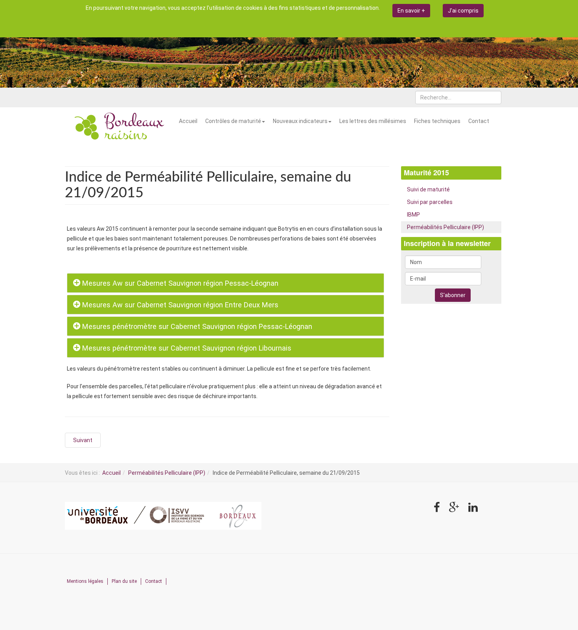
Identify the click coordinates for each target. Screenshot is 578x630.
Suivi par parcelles (430, 202)
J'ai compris (463, 10)
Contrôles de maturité (233, 121)
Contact (478, 121)
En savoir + (411, 10)
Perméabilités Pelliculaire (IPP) (445, 227)
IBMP (413, 214)
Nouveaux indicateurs (300, 121)
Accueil (188, 121)
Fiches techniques (437, 121)
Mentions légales (85, 581)
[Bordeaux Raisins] (120, 127)
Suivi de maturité (428, 189)
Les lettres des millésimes (372, 121)
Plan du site (124, 581)
